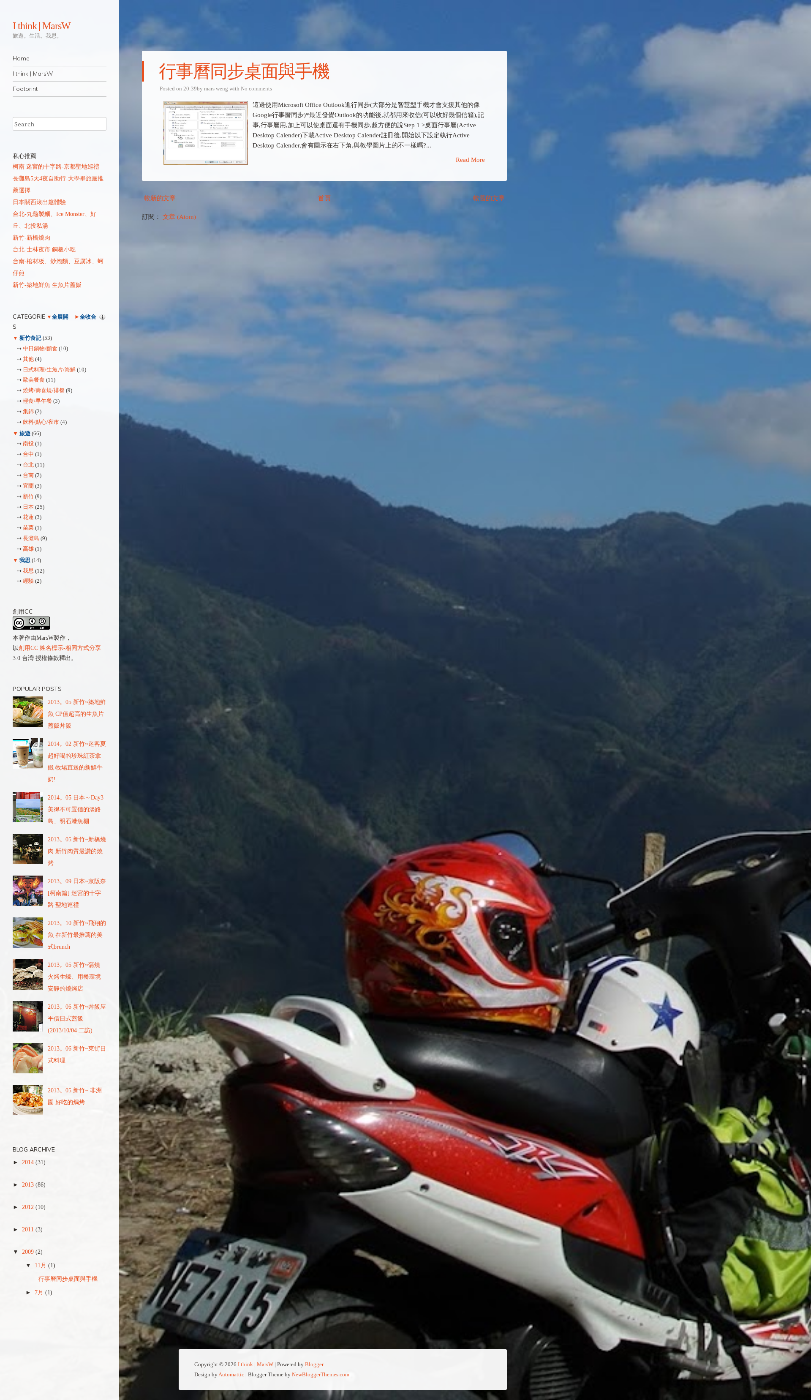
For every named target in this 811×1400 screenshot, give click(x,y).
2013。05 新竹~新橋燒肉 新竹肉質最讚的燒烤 (77, 851)
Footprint (25, 89)
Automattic (231, 1374)
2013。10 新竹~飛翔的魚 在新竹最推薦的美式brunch (77, 935)
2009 (28, 1252)
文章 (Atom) (179, 216)
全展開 (60, 317)
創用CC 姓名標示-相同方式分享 (60, 648)
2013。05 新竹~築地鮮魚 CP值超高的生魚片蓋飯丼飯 (77, 714)
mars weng (216, 88)
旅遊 (25, 433)
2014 (28, 1162)
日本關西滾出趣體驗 (39, 202)
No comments (256, 88)
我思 (25, 560)
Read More (470, 159)
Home (21, 58)
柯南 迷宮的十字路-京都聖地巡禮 (56, 167)
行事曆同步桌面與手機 (244, 71)
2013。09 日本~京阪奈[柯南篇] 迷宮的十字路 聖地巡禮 (77, 893)
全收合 (88, 317)
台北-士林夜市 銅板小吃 (44, 249)
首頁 (324, 198)
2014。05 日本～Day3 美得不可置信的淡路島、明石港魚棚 (75, 809)
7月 (40, 1292)
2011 (28, 1229)
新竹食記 (30, 338)
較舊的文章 (489, 198)
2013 (28, 1185)
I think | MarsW (42, 25)
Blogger (314, 1364)
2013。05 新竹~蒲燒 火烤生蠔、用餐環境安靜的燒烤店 (74, 977)
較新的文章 (160, 198)
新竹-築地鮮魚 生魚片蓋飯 (47, 285)
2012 (28, 1207)
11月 (41, 1265)
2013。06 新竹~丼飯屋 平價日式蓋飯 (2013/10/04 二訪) (77, 1019)
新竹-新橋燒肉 (31, 238)
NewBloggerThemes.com (320, 1374)
